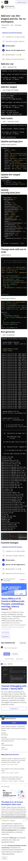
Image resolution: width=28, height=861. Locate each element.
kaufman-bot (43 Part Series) (12, 33)
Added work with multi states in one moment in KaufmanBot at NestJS (12, 779)
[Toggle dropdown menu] (25, 579)
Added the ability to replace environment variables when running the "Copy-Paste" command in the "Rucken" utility (13, 761)
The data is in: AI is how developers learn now (12, 803)
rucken (4, 27)
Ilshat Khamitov (9, 6)
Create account (21, 2)
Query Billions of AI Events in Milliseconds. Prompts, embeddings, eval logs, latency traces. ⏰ (13, 603)
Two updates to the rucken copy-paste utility (12, 770)
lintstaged (18, 25)
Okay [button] (4, 858)
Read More (5, 636)
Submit (7, 654)
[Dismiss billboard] (26, 820)
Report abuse (19, 659)
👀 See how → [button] (14, 708)
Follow (14, 723)
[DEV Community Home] (6, 2)
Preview (15, 654)
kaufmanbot (5, 25)
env (12, 25)
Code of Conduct (9, 659)
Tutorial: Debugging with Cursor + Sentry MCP (13, 687)
